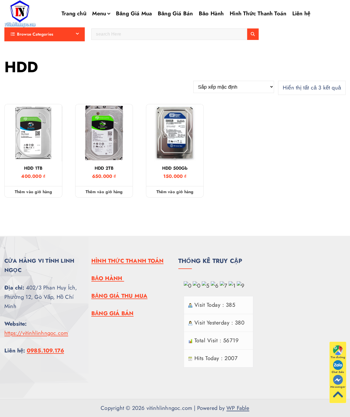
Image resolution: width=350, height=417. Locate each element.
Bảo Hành (211, 14)
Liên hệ (301, 14)
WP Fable (237, 408)
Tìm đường (338, 357)
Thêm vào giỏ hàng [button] (33, 192)
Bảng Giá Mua (134, 14)
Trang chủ (74, 14)
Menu (99, 14)
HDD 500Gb (175, 168)
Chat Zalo (338, 372)
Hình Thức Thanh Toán (258, 14)
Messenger (337, 387)
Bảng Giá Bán (175, 14)
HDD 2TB (104, 168)
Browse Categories (35, 34)
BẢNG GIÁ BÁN (112, 313)
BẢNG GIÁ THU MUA (119, 296)
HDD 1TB (33, 168)
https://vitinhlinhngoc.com (36, 333)
